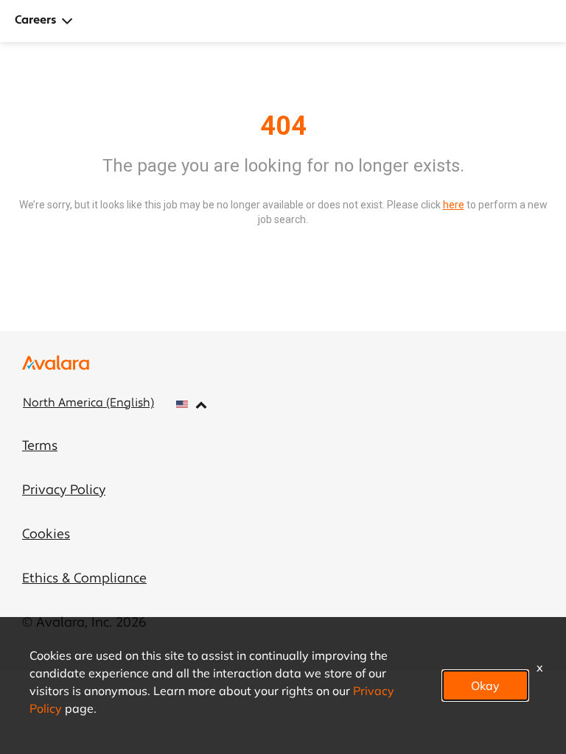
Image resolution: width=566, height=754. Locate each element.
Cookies (46, 535)
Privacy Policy (63, 491)
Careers (36, 21)
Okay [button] (485, 685)
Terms (39, 447)
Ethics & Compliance (84, 579)
